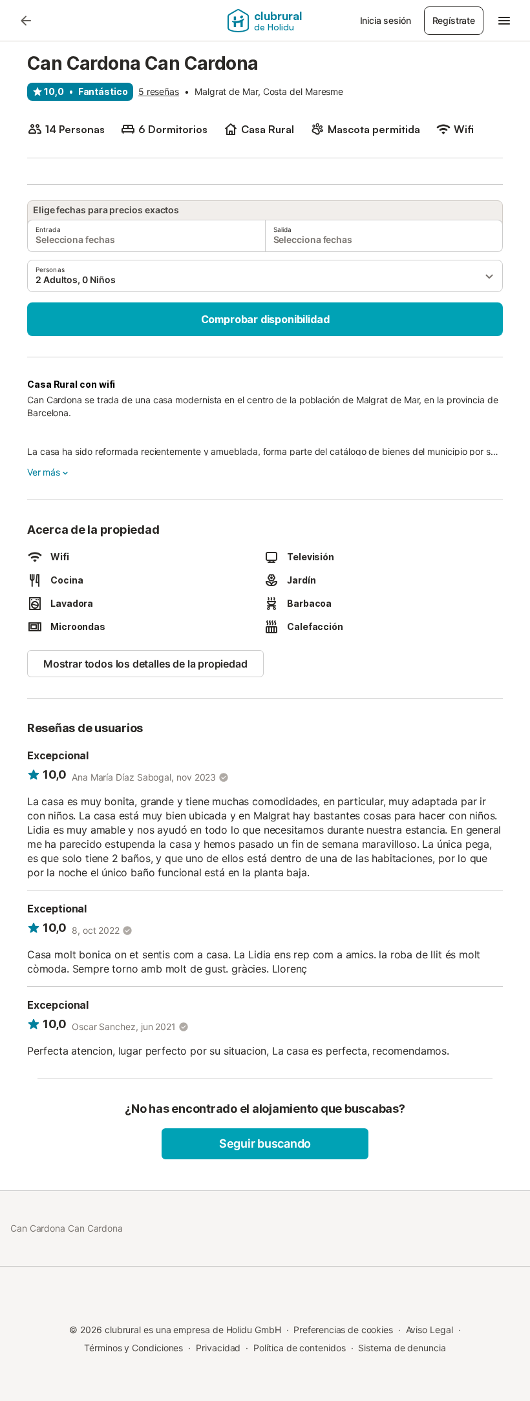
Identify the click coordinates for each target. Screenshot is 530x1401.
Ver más (43, 472)
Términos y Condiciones (133, 1347)
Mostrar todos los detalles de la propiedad (145, 663)
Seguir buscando (265, 1143)
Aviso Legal (429, 1329)
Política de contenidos (299, 1347)
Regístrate (453, 20)
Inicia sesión (385, 20)
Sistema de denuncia (401, 1347)
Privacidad (218, 1347)
